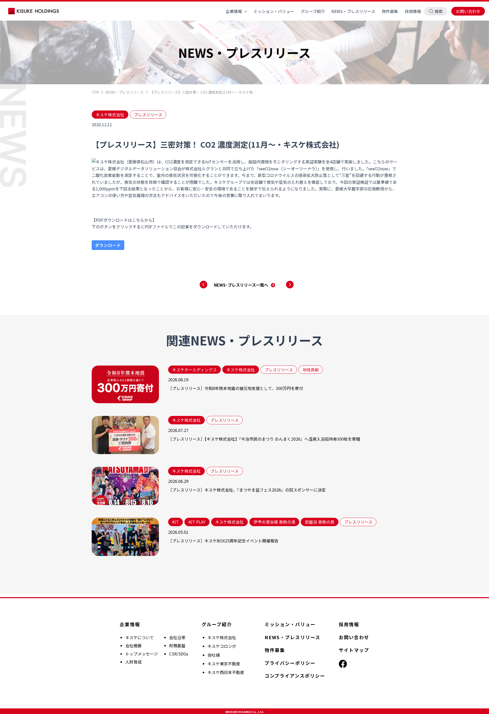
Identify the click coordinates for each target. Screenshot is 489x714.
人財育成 (133, 662)
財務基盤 (177, 645)
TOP (95, 92)
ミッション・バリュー (273, 11)
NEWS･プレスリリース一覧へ (241, 285)
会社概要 (133, 645)
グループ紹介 (313, 11)
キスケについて (139, 637)
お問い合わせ (468, 11)
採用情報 (413, 11)
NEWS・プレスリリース (353, 11)
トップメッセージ (141, 654)
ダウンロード (108, 245)
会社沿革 (177, 637)
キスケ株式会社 (222, 637)
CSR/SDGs (178, 654)
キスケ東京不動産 (224, 664)
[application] (244, 11)
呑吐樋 (214, 655)
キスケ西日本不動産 (226, 672)
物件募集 (390, 11)
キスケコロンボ (222, 646)
